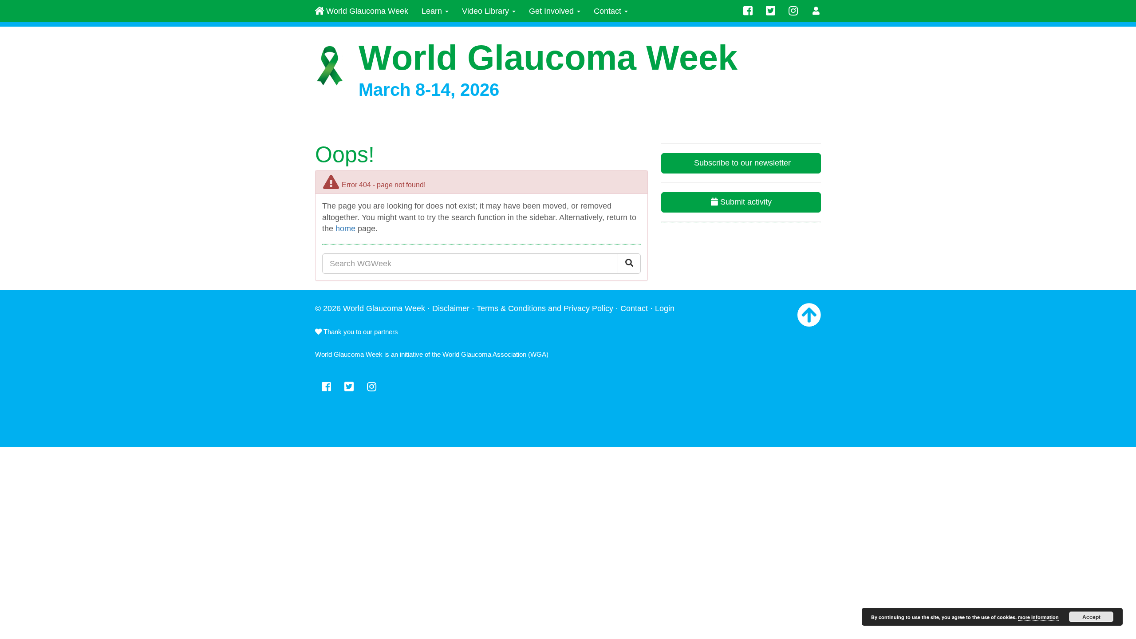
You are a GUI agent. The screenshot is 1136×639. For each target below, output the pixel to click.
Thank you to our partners (360, 331)
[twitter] (770, 11)
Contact (608, 11)
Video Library (486, 11)
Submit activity (745, 201)
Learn (433, 11)
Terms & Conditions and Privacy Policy (545, 308)
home (345, 228)
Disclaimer (450, 308)
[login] (816, 11)
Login (664, 308)
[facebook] (748, 11)
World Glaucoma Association (484, 354)
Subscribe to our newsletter (741, 162)
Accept (1091, 617)
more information (1038, 617)
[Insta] (793, 11)
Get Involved (552, 11)
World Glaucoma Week (366, 11)
